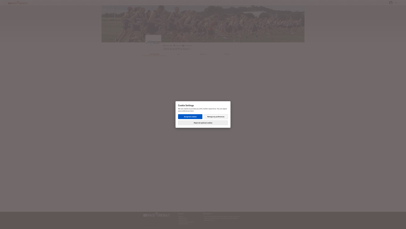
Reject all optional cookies (203, 123)
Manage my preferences (215, 117)
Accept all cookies (190, 117)
